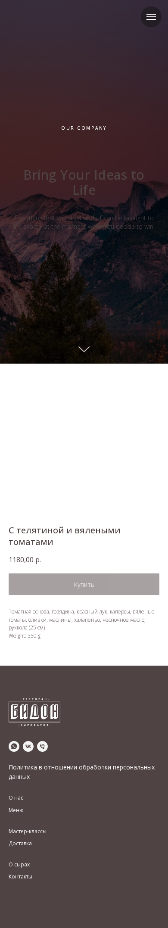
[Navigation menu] (151, 17)
